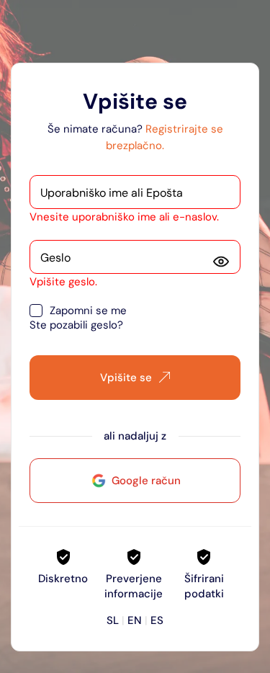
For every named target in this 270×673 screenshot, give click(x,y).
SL (113, 620)
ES (156, 620)
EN (134, 620)
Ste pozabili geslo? (76, 325)
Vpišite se (126, 377)
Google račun (146, 480)
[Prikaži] (221, 261)
